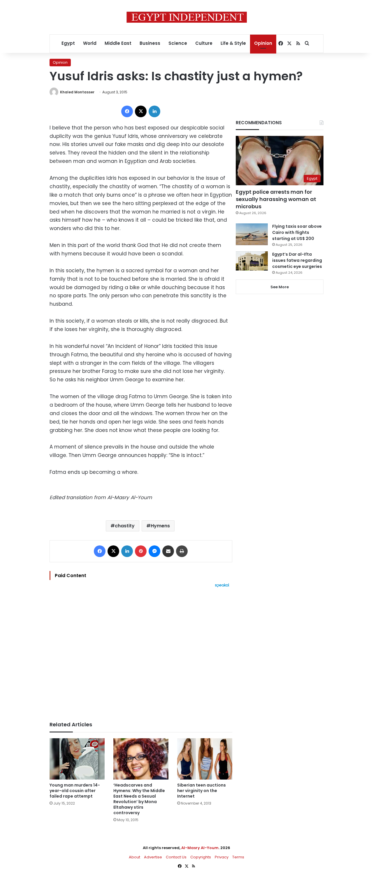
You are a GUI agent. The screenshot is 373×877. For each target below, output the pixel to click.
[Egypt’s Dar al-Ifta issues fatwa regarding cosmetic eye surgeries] (252, 261)
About (134, 857)
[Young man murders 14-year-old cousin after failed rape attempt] (77, 759)
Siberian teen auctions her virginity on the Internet (201, 790)
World (89, 43)
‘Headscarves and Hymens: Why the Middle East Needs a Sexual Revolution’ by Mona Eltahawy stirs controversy (139, 799)
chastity (125, 525)
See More (279, 287)
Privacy (221, 857)
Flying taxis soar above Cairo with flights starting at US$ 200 (297, 232)
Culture (203, 43)
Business (150, 43)
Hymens (160, 525)
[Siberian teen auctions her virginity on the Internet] (204, 759)
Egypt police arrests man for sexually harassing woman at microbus (276, 199)
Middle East (118, 43)
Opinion (263, 43)
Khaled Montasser (77, 92)
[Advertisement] (141, 651)
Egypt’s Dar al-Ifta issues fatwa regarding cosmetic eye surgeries (297, 260)
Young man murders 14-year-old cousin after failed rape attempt (75, 790)
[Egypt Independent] (186, 17)
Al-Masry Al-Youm (200, 848)
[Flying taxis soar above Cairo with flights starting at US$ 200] (252, 234)
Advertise (153, 857)
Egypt (68, 43)
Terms (238, 857)
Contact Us (176, 857)
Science (177, 43)
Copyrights (200, 857)
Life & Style (233, 43)
